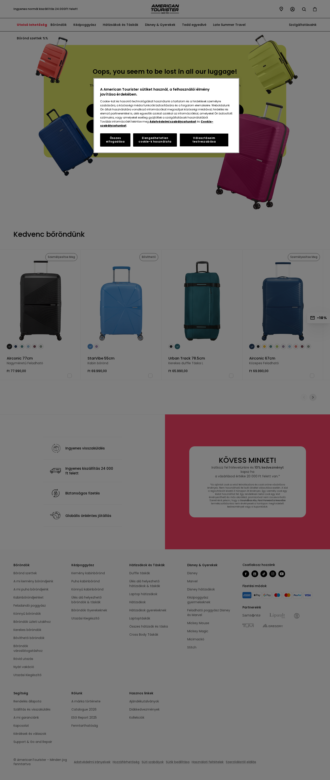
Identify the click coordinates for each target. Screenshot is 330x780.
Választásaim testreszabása (204, 140)
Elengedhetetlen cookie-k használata (155, 140)
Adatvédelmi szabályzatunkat (173, 121)
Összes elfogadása (115, 140)
